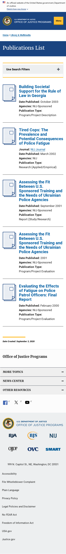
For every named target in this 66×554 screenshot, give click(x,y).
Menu (58, 20)
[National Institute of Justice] (53, 438)
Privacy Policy (10, 498)
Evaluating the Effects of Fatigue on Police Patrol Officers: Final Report (39, 293)
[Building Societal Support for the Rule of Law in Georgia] (9, 100)
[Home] (32, 21)
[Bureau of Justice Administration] (13, 438)
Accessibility (9, 473)
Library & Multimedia (20, 35)
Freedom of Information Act (18, 522)
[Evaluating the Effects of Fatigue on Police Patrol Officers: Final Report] (9, 300)
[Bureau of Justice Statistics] (32, 440)
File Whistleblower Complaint (18, 481)
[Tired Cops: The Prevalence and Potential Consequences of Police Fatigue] (9, 143)
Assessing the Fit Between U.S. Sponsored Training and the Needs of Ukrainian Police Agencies (40, 191)
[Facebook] (6, 403)
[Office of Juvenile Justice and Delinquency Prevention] (12, 452)
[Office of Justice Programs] (7, 20)
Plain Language (10, 490)
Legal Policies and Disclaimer (19, 506)
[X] (17, 403)
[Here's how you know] (33, 6)
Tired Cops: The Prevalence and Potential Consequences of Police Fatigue (41, 137)
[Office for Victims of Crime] (33, 451)
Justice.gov (8, 539)
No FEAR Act (9, 514)
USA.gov (7, 531)
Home (5, 35)
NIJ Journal (38, 149)
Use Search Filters (18, 69)
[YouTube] (28, 403)
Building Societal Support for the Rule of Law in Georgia (40, 91)
